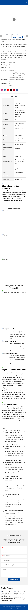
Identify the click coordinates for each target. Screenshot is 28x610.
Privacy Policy (16, 608)
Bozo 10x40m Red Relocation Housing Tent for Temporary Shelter (20, 598)
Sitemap (10, 608)
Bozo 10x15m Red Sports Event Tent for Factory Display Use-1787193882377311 (7, 599)
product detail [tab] (14, 96)
